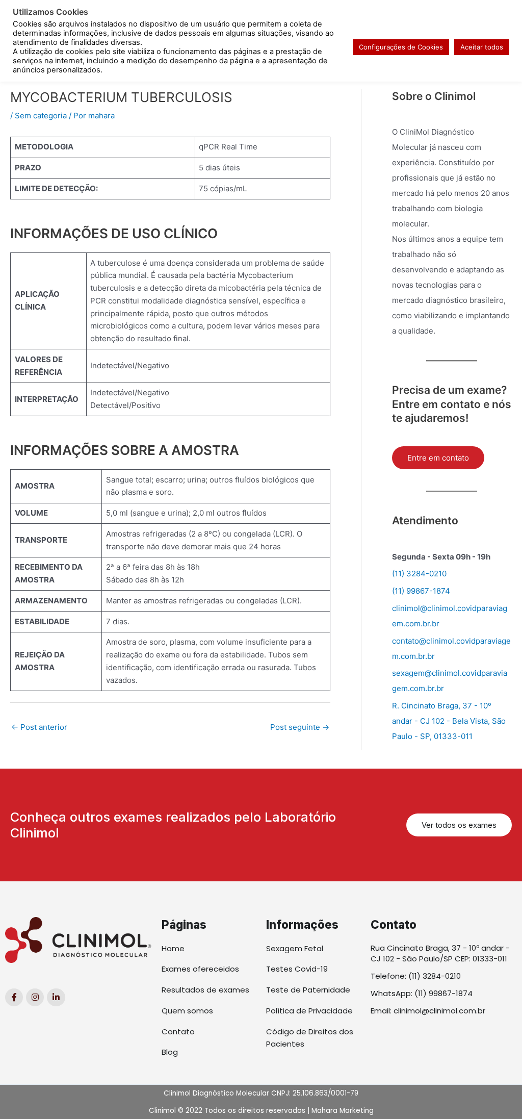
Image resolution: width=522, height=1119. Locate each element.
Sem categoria (41, 115)
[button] (459, 824)
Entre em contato (438, 458)
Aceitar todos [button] (481, 47)
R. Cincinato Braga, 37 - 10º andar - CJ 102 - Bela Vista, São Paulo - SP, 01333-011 (449, 721)
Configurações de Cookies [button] (401, 47)
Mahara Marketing (342, 1110)
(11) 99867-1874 (421, 591)
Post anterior (39, 727)
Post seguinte (299, 727)
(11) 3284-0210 (419, 573)
